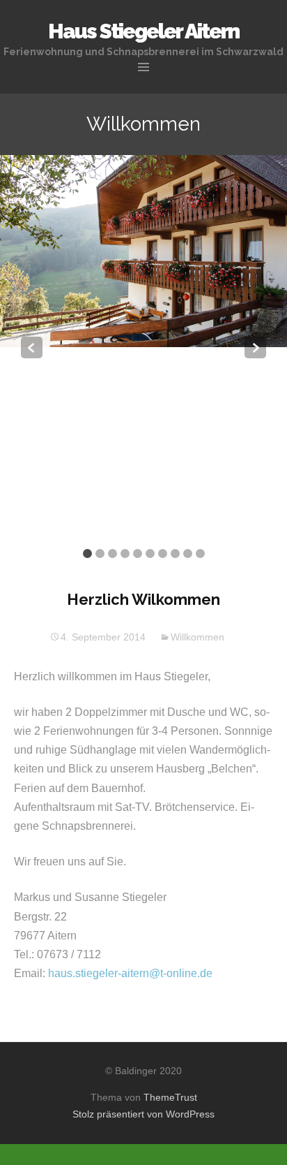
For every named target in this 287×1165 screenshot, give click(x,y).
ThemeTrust (170, 1097)
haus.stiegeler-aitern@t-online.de (130, 973)
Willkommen (197, 637)
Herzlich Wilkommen (143, 599)
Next (255, 347)
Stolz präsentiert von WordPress (143, 1114)
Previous (31, 347)
